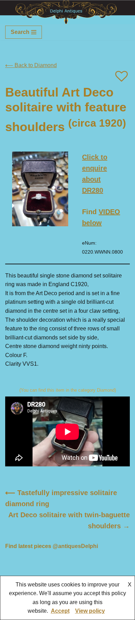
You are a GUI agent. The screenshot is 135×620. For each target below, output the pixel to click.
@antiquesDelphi (75, 546)
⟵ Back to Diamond (31, 65)
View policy (90, 611)
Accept (60, 611)
